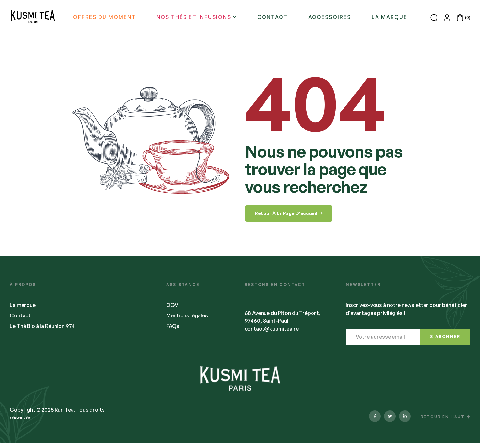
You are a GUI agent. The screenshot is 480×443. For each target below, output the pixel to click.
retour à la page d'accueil (286, 213)
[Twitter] (390, 416)
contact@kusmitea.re (272, 328)
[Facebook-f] (375, 416)
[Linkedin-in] (405, 416)
